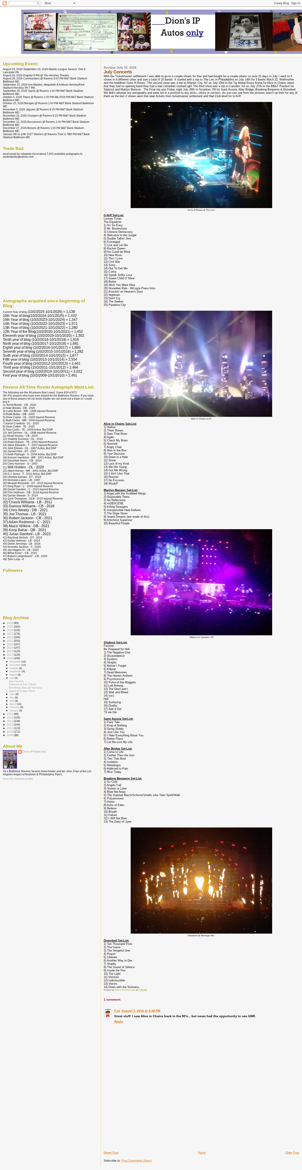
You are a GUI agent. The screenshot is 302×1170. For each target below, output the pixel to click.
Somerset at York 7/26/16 (22, 684)
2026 (10, 623)
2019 (10, 647)
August (14, 674)
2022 (10, 637)
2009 (10, 735)
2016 (10, 658)
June (12, 694)
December (15, 661)
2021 (10, 640)
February (15, 707)
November (15, 665)
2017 (10, 654)
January (14, 710)
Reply (118, 1021)
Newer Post (111, 1152)
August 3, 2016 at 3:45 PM (140, 1011)
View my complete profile (18, 778)
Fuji (117, 1011)
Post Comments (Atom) (137, 1160)
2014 (10, 717)
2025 (10, 626)
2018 (10, 651)
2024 (10, 630)
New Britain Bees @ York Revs (25, 687)
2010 (10, 731)
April (12, 700)
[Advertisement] (137, 1119)
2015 (10, 713)
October (14, 668)
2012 (10, 724)
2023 (10, 633)
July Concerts (16, 681)
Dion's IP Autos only (34, 751)
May (12, 697)
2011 (10, 728)
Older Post (292, 1152)
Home (202, 1152)
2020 (10, 644)
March (13, 704)
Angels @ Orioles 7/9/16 (22, 691)
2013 (10, 721)
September (16, 671)
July (12, 678)
